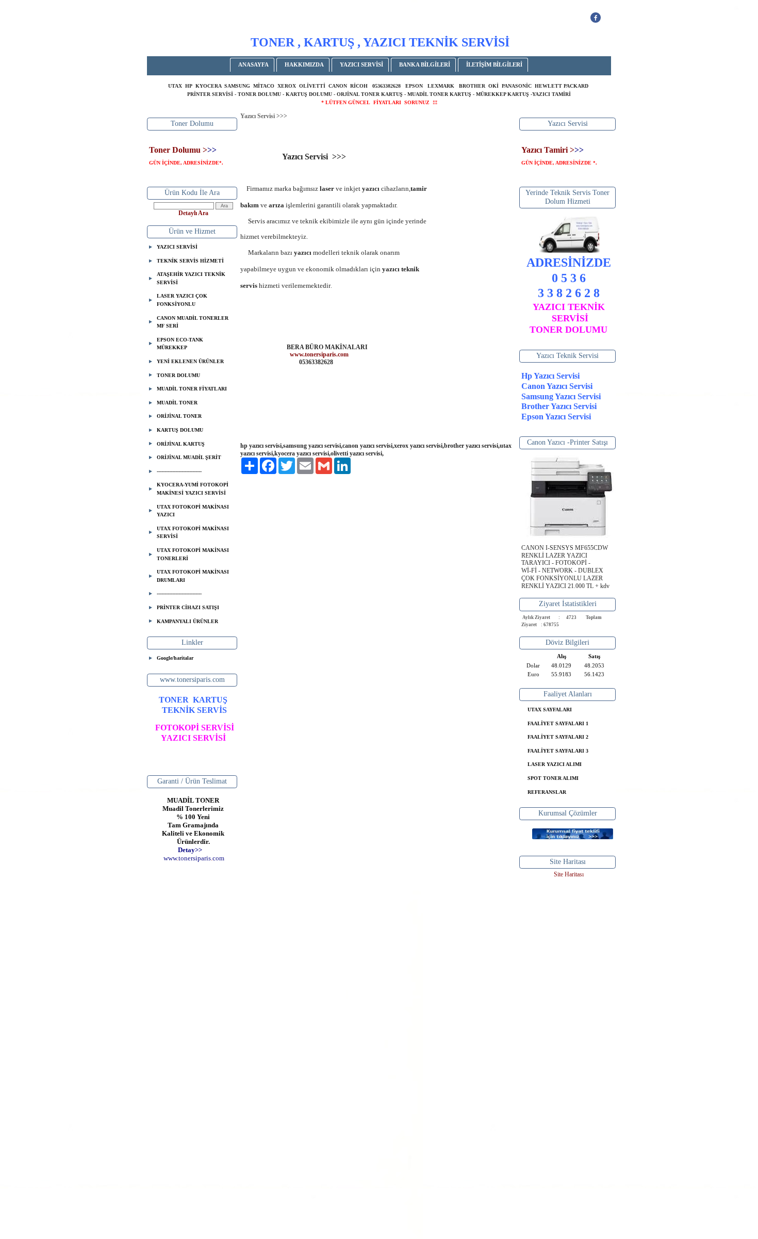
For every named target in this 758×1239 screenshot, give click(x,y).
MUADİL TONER (177, 402)
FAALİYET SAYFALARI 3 (558, 751)
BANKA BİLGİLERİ (424, 64)
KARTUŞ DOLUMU (180, 430)
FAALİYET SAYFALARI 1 (558, 723)
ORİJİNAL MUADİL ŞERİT (189, 457)
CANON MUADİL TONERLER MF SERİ (192, 322)
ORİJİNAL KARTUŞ (181, 444)
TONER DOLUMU (178, 375)
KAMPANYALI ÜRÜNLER (187, 621)
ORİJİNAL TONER (179, 416)
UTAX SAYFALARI (550, 709)
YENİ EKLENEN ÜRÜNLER (190, 361)
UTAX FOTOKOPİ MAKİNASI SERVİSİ (193, 533)
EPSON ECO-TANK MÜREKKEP (180, 344)
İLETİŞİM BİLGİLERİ (494, 64)
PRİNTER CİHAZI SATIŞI (188, 607)
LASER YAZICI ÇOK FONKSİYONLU (182, 300)
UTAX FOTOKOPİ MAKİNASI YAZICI (193, 511)
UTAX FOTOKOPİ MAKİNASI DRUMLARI (193, 576)
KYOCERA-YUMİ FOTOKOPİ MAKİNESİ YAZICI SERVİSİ (192, 489)
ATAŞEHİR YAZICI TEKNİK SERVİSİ (191, 278)
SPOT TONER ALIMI (553, 778)
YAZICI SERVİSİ (361, 64)
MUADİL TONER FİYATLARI (192, 389)
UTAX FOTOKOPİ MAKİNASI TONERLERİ (193, 554)
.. (193, 858)
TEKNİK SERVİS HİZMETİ (190, 261)
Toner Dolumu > (178, 149)
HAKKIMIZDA (304, 64)
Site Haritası (569, 874)
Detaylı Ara (193, 213)
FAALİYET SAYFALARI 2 (558, 737)
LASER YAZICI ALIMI (555, 764)
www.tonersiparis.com (319, 354)
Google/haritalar (175, 658)
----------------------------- (179, 471)
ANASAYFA (253, 64)
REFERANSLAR (547, 792)
